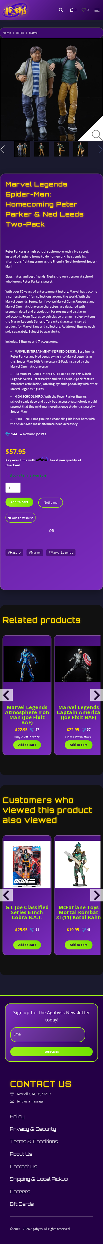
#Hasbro (14, 552)
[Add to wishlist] (7, 642)
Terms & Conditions (34, 1141)
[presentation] (6, 695)
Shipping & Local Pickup (39, 1178)
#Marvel (34, 552)
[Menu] (97, 10)
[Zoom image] (97, 135)
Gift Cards (22, 1203)
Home (7, 33)
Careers (20, 1191)
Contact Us (23, 1166)
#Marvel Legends (61, 552)
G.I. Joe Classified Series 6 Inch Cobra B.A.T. (27, 912)
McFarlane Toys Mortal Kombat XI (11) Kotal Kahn (78, 912)
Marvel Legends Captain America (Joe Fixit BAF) (78, 712)
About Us (21, 1153)
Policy (17, 1116)
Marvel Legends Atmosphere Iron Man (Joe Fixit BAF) (27, 715)
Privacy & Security (33, 1128)
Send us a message (30, 1101)
